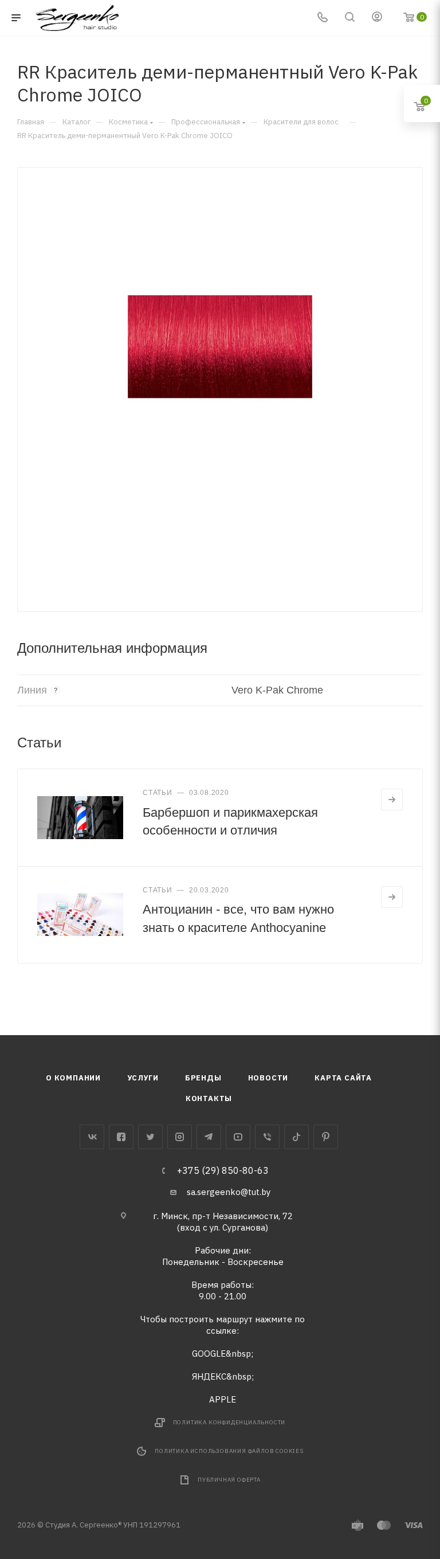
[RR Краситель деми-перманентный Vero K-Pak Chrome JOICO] (220, 355)
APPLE (222, 1399)
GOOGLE (209, 1353)
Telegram (209, 1137)
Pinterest (325, 1137)
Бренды (203, 1078)
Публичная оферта (229, 1479)
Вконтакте (92, 1137)
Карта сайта (343, 1078)
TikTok (296, 1137)
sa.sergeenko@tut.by (228, 1191)
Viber (267, 1137)
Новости (268, 1078)
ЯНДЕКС (209, 1376)
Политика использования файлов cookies (229, 1451)
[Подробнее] (392, 799)
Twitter (150, 1137)
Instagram (179, 1137)
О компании (73, 1078)
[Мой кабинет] (377, 18)
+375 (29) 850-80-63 (223, 1170)
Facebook (121, 1137)
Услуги (143, 1078)
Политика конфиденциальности (229, 1422)
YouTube (238, 1137)
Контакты (209, 1098)
